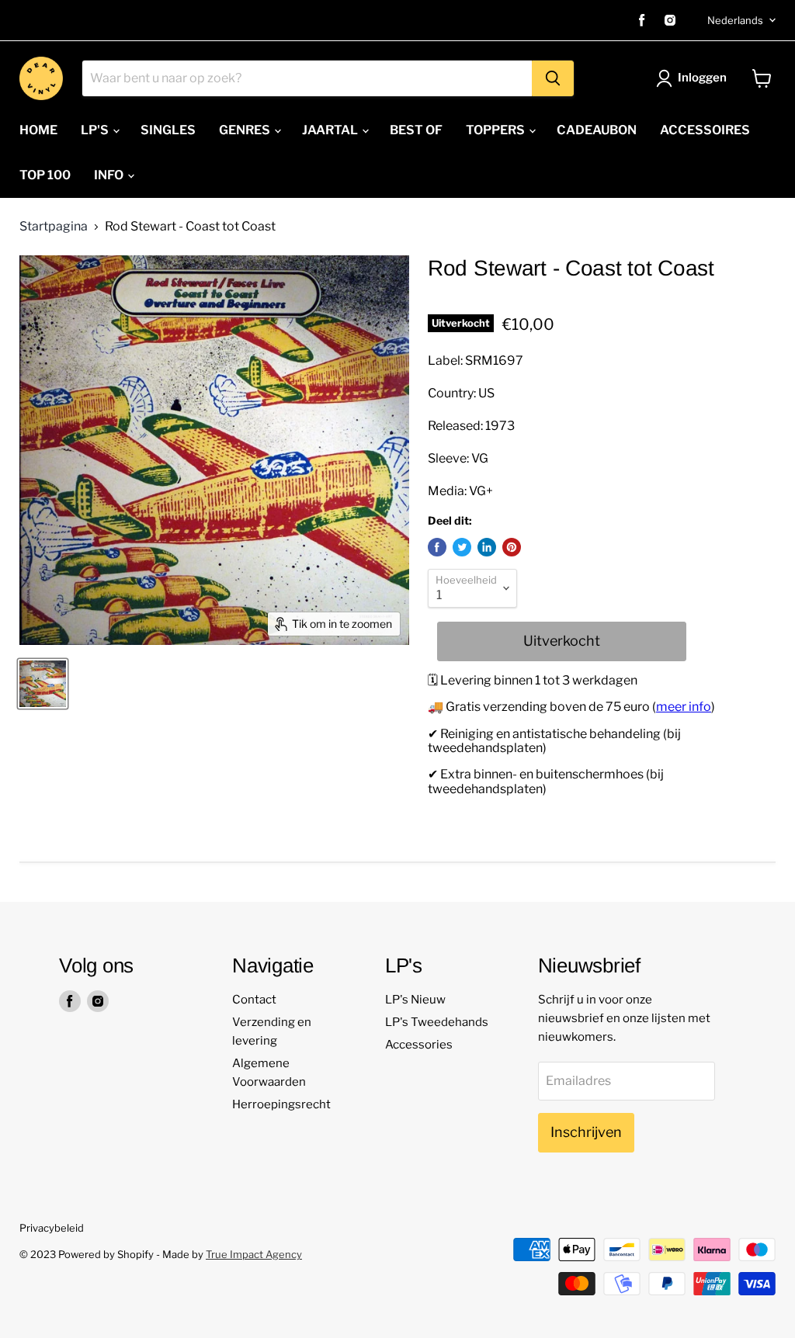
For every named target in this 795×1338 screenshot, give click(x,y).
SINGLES (168, 130)
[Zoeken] (553, 78)
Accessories (419, 1045)
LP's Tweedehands (436, 1022)
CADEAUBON (597, 130)
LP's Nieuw (415, 1000)
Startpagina (53, 227)
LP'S (96, 130)
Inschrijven (586, 1132)
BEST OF (416, 130)
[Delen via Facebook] (437, 547)
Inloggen (702, 78)
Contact (254, 1000)
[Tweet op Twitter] (462, 547)
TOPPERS (496, 130)
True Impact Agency (254, 1254)
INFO (110, 175)
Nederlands (735, 20)
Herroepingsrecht (281, 1104)
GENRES (246, 130)
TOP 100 (45, 175)
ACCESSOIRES (705, 130)
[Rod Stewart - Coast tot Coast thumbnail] (43, 684)
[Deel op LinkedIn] (486, 547)
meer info (683, 706)
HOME (38, 130)
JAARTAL (331, 130)
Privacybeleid (51, 1228)
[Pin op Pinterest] (511, 547)
